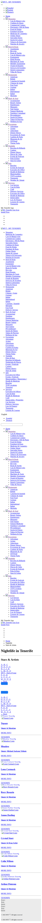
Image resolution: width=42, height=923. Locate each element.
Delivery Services (16, 191)
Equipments (14, 57)
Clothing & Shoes (16, 23)
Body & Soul (13, 99)
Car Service (14, 185)
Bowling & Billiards (17, 148)
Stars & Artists (15, 161)
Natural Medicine (16, 111)
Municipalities (15, 174)
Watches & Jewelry (17, 44)
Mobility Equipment (17, 64)
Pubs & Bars (15, 159)
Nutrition (9, 316)
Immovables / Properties (14, 400)
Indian (12, 89)
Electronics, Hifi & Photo (19, 27)
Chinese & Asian (16, 83)
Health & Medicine (17, 172)
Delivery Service (12, 310)
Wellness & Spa (16, 122)
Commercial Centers (17, 25)
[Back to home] (11, 2)
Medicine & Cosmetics (18, 34)
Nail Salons (14, 109)
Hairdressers (14, 105)
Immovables (14, 198)
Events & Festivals (17, 156)
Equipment (10, 264)
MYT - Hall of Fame (8, 673)
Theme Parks (15, 143)
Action (12, 129)
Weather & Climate (17, 180)
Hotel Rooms (15, 59)
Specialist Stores (16, 38)
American (14, 77)
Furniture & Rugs (16, 31)
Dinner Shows (15, 133)
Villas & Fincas (16, 72)
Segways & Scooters (18, 68)
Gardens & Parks (16, 137)
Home (8, 16)
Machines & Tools (17, 61)
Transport (9, 387)
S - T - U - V (5, 677)
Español (9, 418)
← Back (4, 681)
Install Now (5, 212)
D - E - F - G (5, 667)
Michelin (13, 96)
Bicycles (13, 51)
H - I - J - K (5, 669)
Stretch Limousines (17, 70)
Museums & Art (16, 139)
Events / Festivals (12, 364)
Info (9, 163)
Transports (14, 178)
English (4, 414)
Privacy (3, 900)
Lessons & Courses (17, 202)
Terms (2, 902)
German (13, 87)
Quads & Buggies (16, 66)
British (12, 79)
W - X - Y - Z (6, 679)
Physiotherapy (15, 115)
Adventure (14, 126)
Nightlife (11, 146)
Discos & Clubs (16, 154)
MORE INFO (6, 733)
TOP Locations (15, 176)
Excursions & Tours (17, 135)
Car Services (10, 402)
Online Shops (15, 36)
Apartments (14, 49)
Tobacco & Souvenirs (18, 42)
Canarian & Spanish (17, 81)
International (14, 92)
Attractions (14, 131)
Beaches (13, 166)
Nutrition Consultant (17, 113)
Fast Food (14, 85)
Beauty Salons (15, 103)
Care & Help (15, 187)
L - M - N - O (6, 671)
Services (11, 183)
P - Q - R (4, 675)
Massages (13, 107)
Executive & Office (17, 170)
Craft (12, 189)
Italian (12, 94)
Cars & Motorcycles (17, 21)
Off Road (13, 141)
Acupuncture (15, 101)
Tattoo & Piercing (16, 119)
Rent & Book (13, 47)
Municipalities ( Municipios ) (16, 379)
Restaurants (12, 75)
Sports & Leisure (16, 40)
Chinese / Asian (11, 293)
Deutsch (9, 420)
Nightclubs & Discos (13, 362)
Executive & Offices (13, 392)
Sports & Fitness (16, 117)
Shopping (12, 19)
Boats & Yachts (16, 53)
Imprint (3, 904)
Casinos (13, 150)
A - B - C (4, 665)
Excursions (12, 124)
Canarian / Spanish (12, 304)
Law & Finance (16, 200)
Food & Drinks (15, 29)
